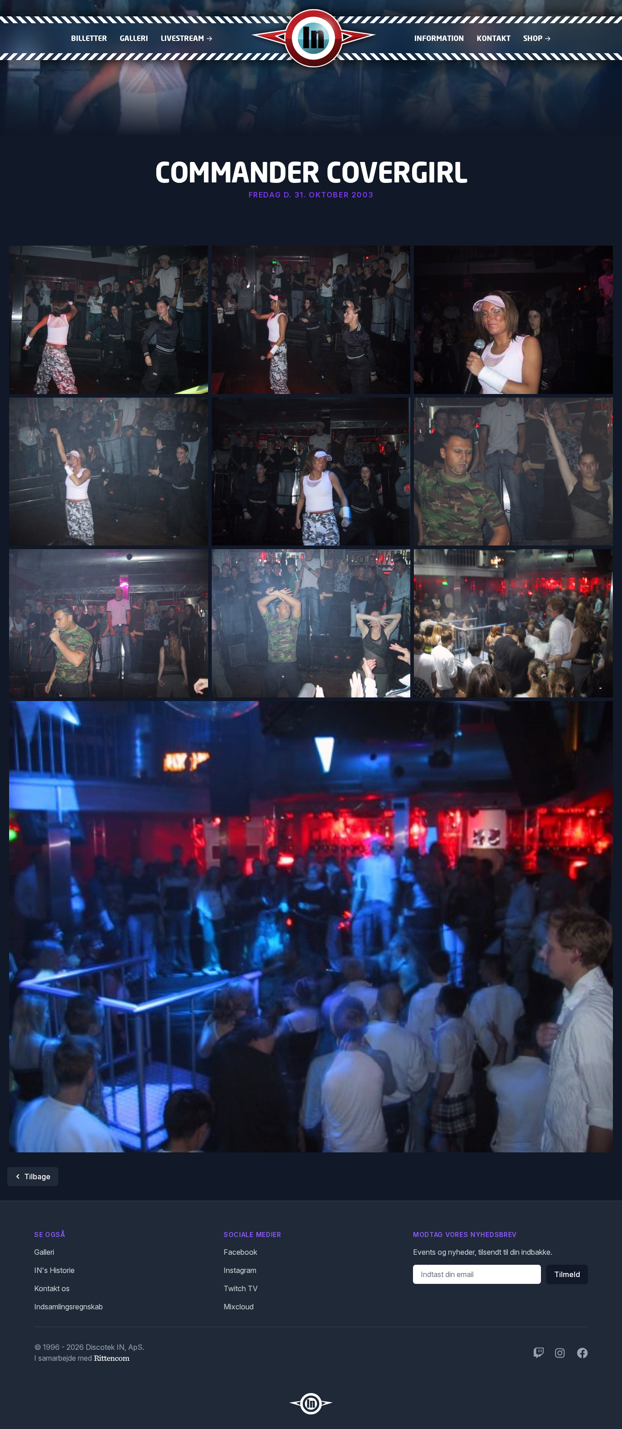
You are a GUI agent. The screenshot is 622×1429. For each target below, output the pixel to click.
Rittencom (111, 1358)
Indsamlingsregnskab (68, 1306)
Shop (537, 38)
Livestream (187, 38)
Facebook (240, 1252)
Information (439, 38)
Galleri (134, 38)
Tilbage (37, 1176)
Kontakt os (52, 1288)
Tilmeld (567, 1274)
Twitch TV (241, 1288)
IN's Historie (54, 1270)
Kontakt (493, 38)
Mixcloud (239, 1306)
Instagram (240, 1270)
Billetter (89, 38)
